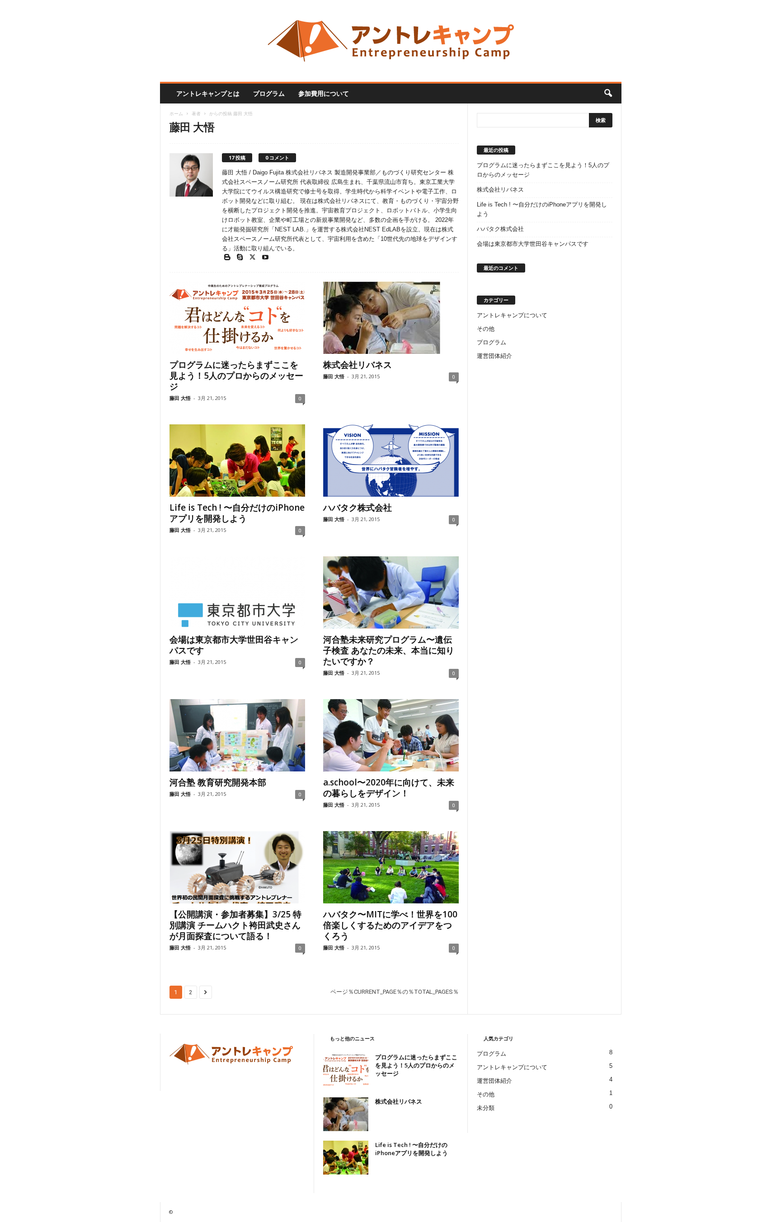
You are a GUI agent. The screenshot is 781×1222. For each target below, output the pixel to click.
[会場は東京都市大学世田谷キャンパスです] (237, 592)
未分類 (485, 1107)
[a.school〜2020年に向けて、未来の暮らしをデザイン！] (391, 735)
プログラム (269, 93)
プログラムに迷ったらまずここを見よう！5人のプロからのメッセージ (236, 375)
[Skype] (241, 257)
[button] (608, 93)
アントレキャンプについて (512, 315)
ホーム (176, 113)
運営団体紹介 (494, 355)
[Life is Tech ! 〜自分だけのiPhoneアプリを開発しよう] (237, 460)
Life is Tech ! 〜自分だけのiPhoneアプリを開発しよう (237, 513)
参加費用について (323, 93)
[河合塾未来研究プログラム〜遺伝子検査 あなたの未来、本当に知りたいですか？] (391, 592)
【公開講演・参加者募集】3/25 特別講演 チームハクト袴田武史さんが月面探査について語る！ (235, 925)
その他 (485, 328)
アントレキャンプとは (208, 93)
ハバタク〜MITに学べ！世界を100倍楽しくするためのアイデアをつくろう (390, 925)
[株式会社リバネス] (391, 318)
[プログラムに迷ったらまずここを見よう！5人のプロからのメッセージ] (237, 318)
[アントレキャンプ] (390, 41)
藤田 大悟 (180, 398)
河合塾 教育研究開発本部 (217, 782)
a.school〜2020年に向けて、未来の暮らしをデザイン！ (388, 787)
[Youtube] (265, 257)
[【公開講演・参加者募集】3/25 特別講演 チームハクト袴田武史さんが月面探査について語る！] (237, 867)
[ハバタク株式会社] (391, 460)
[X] (253, 257)
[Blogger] (228, 257)
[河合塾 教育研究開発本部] (237, 735)
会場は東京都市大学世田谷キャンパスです (233, 645)
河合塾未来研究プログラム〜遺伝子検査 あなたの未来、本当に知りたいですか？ (388, 650)
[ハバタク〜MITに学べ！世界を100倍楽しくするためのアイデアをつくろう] (391, 867)
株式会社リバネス (357, 365)
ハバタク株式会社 (357, 507)
